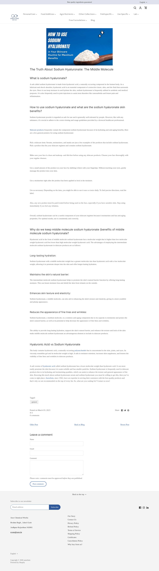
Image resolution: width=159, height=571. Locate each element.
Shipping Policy (74, 534)
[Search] (135, 7)
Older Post (34, 425)
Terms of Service (74, 530)
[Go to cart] (145, 7)
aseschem (27, 560)
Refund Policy (73, 527)
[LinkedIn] (147, 507)
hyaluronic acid (49, 366)
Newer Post (124, 425)
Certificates (72, 537)
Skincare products (37, 130)
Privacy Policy (73, 523)
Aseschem (50, 378)
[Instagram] (144, 507)
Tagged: (32, 398)
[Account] (140, 7)
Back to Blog (79, 425)
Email (32, 449)
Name (32, 439)
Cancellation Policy (75, 541)
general (34, 402)
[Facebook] (140, 507)
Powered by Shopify (17, 562)
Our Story (71, 516)
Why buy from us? (75, 544)
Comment (33, 458)
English (142, 2)
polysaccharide (80, 350)
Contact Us (72, 520)
